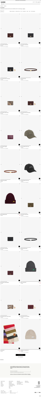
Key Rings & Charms (17, 11)
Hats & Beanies (24, 11)
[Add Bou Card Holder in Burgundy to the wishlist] (19, 116)
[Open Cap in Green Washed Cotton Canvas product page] (31, 130)
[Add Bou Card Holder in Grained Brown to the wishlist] (19, 14)
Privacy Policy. (29, 374)
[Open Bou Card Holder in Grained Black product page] (31, 28)
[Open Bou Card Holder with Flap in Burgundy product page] (31, 300)
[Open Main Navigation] (39, 2)
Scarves (27, 11)
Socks (29, 11)
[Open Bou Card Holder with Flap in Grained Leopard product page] (10, 300)
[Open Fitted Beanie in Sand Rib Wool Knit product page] (31, 334)
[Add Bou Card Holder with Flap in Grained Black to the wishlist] (19, 48)
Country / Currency (2, 390)
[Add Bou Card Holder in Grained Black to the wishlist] (40, 14)
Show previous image (1, 28)
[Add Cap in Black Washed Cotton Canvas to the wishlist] (40, 150)
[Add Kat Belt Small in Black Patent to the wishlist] (40, 217)
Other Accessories (33, 11)
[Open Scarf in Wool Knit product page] (10, 334)
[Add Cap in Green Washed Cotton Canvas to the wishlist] (40, 116)
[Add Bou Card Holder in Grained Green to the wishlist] (40, 183)
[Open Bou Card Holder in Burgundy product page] (10, 130)
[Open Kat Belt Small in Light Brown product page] (10, 164)
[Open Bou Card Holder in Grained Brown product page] (10, 28)
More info (24, 8)
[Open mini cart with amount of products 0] (38, 2)
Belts (21, 11)
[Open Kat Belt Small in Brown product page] (31, 62)
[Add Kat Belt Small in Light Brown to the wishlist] (19, 150)
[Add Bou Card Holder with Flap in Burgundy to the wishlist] (40, 285)
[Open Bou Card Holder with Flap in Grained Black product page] (10, 62)
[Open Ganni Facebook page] (38, 392)
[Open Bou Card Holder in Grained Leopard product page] (10, 96)
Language (11, 390)
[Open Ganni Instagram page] (35, 392)
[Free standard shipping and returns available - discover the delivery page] (20, 0)
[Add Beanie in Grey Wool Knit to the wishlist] (40, 251)
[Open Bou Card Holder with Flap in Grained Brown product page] (31, 96)
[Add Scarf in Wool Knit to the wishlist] (19, 319)
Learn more (7, 46)
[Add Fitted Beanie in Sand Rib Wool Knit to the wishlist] (40, 319)
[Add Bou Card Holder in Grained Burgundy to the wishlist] (19, 251)
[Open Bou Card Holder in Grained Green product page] (31, 198)
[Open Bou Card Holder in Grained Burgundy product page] (10, 266)
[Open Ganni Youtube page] (39, 392)
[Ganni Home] (3, 2)
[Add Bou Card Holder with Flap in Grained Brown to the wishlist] (40, 82)
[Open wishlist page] (35, 2)
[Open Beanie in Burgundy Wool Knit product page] (10, 198)
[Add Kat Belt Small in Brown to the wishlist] (40, 48)
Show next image (19, 28)
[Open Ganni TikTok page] (36, 392)
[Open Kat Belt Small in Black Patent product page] (31, 232)
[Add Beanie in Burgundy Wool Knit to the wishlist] (19, 183)
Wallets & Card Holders (12, 11)
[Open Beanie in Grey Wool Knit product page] (31, 266)
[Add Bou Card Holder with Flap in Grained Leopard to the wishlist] (19, 285)
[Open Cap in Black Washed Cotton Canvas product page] (31, 164)
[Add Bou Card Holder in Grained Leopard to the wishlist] (19, 82)
